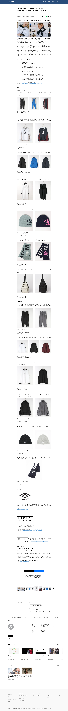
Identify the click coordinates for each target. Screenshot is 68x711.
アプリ (19, 2)
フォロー (10, 635)
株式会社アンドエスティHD (21, 617)
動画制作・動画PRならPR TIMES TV (23, 695)
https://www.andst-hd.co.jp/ (45, 624)
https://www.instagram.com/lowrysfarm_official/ (37, 531)
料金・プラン (9, 696)
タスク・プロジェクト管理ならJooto (37, 693)
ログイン (56, 1)
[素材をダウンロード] (48, 16)
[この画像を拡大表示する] (21, 589)
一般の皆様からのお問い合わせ (47, 708)
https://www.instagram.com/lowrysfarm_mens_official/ (39, 541)
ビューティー (27, 2)
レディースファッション (34, 602)
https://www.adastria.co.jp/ (24, 561)
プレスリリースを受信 (46, 1)
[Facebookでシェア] (44, 16)
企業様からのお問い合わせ (39, 708)
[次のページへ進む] (53, 588)
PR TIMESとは (10, 694)
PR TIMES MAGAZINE (21, 698)
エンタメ (22, 2)
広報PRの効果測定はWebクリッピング (23, 700)
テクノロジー (12, 2)
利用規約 (24, 708)
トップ (9, 617)
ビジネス (41, 2)
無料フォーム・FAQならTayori (37, 695)
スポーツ (47, 2)
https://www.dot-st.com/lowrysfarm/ (37, 529)
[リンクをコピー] (50, 16)
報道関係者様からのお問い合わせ (30, 708)
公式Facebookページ (49, 693)
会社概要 (9, 708)
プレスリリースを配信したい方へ (12, 699)
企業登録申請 (53, 1)
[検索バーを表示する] (59, 1)
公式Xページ (48, 697)
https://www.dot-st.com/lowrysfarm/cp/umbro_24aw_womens (32, 83)
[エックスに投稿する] (43, 16)
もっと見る (58, 644)
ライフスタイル (36, 2)
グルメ (44, 2)
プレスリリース (14, 617)
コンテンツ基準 (20, 708)
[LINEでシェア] (46, 16)
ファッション (31, 2)
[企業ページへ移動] (11, 627)
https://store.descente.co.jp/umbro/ (22, 509)
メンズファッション (42, 602)
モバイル (16, 2)
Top (8, 2)
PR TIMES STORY (21, 693)
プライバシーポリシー (14, 708)
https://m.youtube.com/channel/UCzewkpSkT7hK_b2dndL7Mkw (31, 530)
